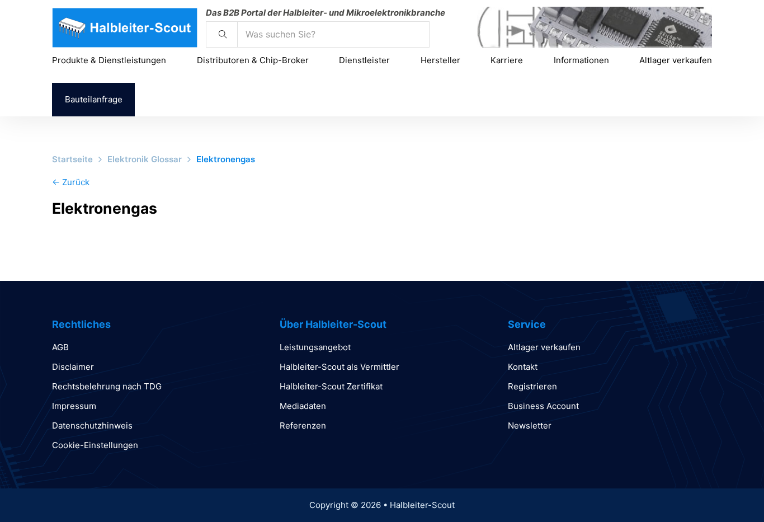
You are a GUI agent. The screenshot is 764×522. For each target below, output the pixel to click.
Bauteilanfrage (93, 99)
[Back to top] (725, 488)
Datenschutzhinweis (92, 425)
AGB (60, 347)
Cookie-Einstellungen (95, 445)
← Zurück (70, 182)
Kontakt (522, 366)
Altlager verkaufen (675, 60)
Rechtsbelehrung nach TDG (107, 386)
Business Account (543, 406)
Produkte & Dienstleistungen (109, 60)
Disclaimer (73, 366)
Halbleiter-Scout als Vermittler (339, 366)
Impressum (74, 406)
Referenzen (303, 425)
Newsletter (529, 425)
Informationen (581, 60)
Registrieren (532, 386)
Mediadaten (303, 406)
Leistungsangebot (315, 347)
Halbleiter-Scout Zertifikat (331, 386)
